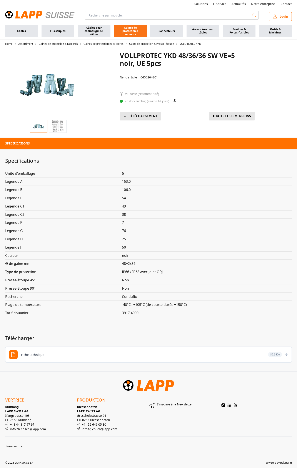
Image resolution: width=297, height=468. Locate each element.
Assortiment (25, 44)
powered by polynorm (278, 463)
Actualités (239, 4)
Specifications (17, 143)
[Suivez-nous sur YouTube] (235, 405)
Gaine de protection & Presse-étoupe (151, 44)
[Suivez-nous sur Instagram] (223, 405)
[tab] (38, 126)
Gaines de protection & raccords (58, 44)
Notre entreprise (263, 4)
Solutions (201, 4)
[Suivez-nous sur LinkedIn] (229, 405)
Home (9, 44)
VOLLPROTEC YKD (190, 44)
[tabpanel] (48, 84)
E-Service (219, 4)
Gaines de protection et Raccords (103, 44)
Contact (286, 4)
